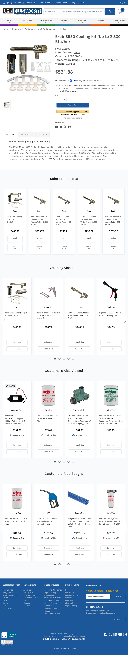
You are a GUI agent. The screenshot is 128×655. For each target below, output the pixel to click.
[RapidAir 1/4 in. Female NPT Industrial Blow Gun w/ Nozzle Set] (48, 292)
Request (117, 619)
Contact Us (30, 3)
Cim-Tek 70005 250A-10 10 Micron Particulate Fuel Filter (16, 521)
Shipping (6, 603)
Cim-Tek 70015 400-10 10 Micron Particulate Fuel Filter (47, 418)
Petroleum (69, 592)
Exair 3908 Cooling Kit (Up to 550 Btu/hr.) (14, 219)
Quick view (15, 239)
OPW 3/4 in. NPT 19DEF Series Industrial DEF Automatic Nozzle (47, 521)
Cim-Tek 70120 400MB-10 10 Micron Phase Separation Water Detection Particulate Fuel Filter (111, 420)
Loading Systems (72, 595)
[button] (72, 112)
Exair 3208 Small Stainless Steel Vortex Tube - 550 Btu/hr (79, 315)
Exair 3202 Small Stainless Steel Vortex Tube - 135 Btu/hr (63, 220)
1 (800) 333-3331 (13, 2)
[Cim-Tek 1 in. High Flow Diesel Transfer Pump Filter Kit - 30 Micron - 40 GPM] (111, 498)
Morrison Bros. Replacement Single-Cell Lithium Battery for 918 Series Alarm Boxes (15, 420)
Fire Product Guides (52, 613)
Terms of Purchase (31, 595)
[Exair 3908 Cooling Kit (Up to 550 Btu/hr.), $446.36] (15, 200)
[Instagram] (125, 634)
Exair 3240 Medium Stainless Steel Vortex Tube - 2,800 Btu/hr (39, 220)
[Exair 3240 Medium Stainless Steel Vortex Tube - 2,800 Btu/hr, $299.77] (40, 200)
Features (25, 134)
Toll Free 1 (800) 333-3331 (72, 639)
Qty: (56, 95)
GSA (82, 3)
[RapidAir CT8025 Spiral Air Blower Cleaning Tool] (111, 292)
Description (10, 134)
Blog (73, 3)
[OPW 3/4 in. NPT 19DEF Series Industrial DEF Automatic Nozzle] (48, 498)
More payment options (72, 118)
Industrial (69, 600)
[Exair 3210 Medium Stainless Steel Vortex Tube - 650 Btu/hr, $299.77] (114, 200)
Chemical (69, 603)
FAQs (5, 600)
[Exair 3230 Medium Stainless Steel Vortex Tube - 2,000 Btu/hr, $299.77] (89, 200)
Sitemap (27, 605)
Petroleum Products (52, 600)
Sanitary (68, 598)
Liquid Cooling (71, 605)
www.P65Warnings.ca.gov (69, 91)
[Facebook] (56, 127)
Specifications (40, 134)
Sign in (122, 2)
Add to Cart (15, 247)
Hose (67, 590)
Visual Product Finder (52, 598)
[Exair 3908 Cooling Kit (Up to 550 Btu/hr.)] (17, 292)
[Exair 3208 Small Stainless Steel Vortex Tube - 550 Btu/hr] (79, 292)
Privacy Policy (29, 592)
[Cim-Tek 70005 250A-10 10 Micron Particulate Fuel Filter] (17, 498)
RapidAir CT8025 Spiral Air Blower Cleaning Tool (110, 314)
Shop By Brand (61, 3)
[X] (65, 127)
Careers (27, 603)
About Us (27, 590)
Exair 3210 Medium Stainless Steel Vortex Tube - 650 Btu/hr (113, 220)
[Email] (61, 127)
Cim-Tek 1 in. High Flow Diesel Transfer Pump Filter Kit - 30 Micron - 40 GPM (110, 521)
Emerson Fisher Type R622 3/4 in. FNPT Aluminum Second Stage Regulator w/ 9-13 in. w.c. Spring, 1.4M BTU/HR (79, 420)
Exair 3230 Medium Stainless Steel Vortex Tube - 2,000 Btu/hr (88, 220)
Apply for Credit (9, 592)
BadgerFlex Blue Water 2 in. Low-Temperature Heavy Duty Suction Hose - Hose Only (79, 522)
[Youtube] (120, 634)
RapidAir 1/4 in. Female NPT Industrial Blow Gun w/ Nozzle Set (48, 315)
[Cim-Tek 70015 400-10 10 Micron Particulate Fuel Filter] (48, 395)
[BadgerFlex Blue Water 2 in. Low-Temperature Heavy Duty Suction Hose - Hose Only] (79, 498)
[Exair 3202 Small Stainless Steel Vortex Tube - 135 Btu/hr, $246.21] (64, 200)
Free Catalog (45, 3)
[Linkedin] (69, 127)
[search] (110, 11)
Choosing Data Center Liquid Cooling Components (53, 592)
